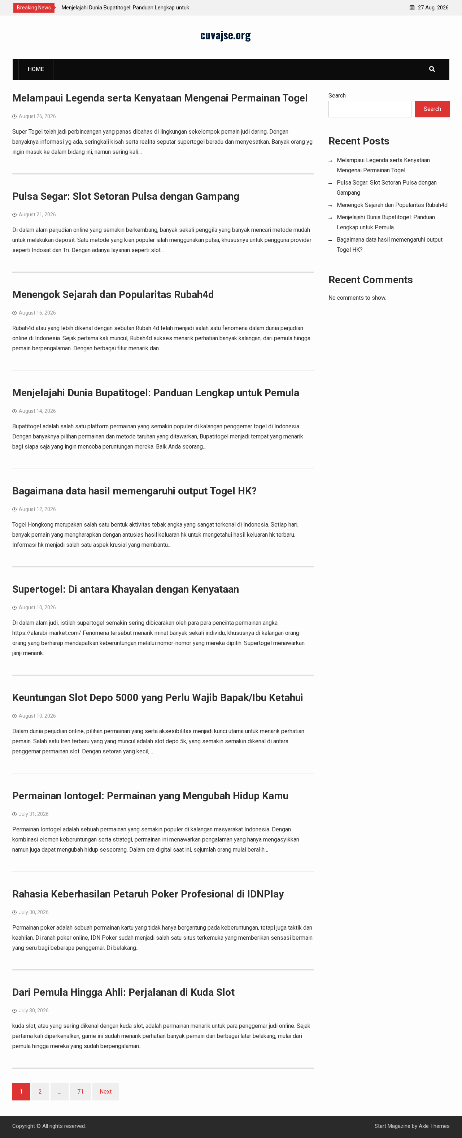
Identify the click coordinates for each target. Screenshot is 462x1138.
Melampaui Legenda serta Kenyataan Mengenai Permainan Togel (160, 98)
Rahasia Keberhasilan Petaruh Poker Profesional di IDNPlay (148, 894)
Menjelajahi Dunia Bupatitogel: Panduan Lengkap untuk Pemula (155, 393)
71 (80, 1091)
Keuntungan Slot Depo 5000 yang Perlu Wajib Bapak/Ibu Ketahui (157, 698)
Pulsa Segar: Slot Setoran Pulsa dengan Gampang (125, 196)
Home (36, 69)
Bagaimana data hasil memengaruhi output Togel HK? (134, 491)
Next (106, 1091)
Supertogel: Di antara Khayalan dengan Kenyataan (125, 589)
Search (337, 95)
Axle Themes (434, 1126)
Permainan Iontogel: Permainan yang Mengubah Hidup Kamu (150, 796)
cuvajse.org (225, 34)
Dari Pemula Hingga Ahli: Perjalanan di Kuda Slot (123, 992)
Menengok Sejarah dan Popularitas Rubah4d (113, 294)
